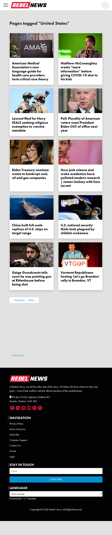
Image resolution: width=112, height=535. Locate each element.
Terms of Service (17, 429)
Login (12, 456)
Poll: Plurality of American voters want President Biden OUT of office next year (80, 124)
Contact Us (15, 445)
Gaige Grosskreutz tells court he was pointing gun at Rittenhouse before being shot (31, 278)
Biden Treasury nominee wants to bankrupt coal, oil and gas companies (30, 174)
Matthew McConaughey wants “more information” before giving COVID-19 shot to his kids (79, 71)
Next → (32, 300)
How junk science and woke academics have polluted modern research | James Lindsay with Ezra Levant (80, 178)
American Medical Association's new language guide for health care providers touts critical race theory (30, 71)
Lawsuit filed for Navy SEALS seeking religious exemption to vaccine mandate (30, 124)
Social (12, 451)
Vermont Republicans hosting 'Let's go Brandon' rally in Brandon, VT (80, 276)
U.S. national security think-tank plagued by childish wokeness (77, 229)
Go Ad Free (19, 355)
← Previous (18, 300)
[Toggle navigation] (5, 5)
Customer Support (18, 440)
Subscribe (14, 434)
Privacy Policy (16, 423)
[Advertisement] (56, 332)
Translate (31, 498)
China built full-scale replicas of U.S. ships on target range (30, 229)
